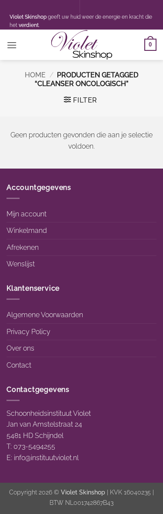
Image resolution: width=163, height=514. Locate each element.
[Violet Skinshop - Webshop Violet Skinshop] (81, 45)
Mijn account (27, 214)
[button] (12, 45)
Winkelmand (27, 230)
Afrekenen (23, 247)
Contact (19, 365)
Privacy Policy (28, 332)
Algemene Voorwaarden (45, 315)
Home (35, 75)
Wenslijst (21, 264)
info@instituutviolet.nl (46, 458)
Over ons (20, 348)
